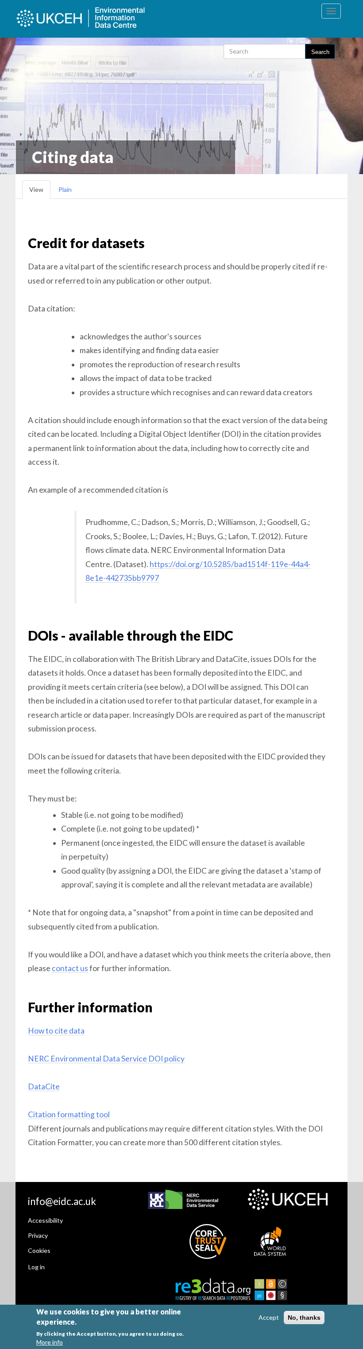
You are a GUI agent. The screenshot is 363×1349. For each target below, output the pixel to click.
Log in (36, 1267)
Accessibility (45, 1220)
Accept (269, 1317)
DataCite (44, 1086)
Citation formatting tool (69, 1114)
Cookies (39, 1250)
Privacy (38, 1235)
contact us (70, 968)
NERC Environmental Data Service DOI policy (106, 1058)
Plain (65, 189)
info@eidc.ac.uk (62, 1201)
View (36, 189)
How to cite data (56, 1030)
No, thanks (304, 1317)
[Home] (91, 18)
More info (49, 1342)
